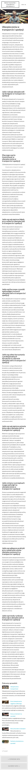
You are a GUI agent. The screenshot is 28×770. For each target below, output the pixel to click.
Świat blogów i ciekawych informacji (10, 4)
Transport (5, 751)
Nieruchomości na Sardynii (17, 728)
